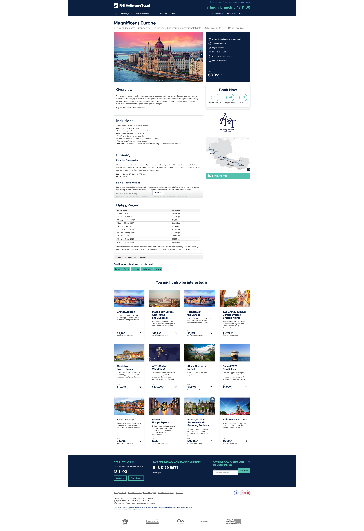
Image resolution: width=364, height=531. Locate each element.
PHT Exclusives (160, 13)
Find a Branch (136, 478)
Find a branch (220, 7)
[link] (129, 315)
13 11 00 (243, 7)
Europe (117, 269)
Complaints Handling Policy (166, 493)
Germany (136, 269)
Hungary (158, 269)
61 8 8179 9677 (165, 467)
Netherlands (147, 269)
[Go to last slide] (115, 54)
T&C (154, 493)
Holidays (125, 13)
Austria (126, 269)
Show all (158, 192)
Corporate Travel (232, 2)
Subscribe (244, 470)
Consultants (179, 493)
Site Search (122, 493)
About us (217, 2)
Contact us (245, 2)
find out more (129, 306)
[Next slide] (201, 54)
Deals (173, 13)
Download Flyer (220, 176)
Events (230, 13)
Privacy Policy (147, 493)
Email (215, 469)
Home (116, 493)
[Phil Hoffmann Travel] (132, 5)
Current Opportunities (135, 493)
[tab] (154, 80)
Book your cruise (142, 13)
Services (242, 13)
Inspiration (216, 13)
